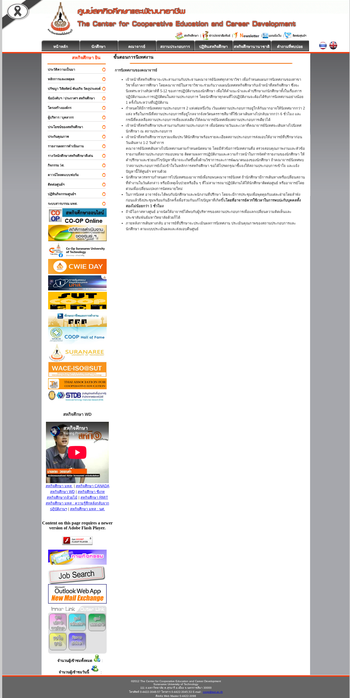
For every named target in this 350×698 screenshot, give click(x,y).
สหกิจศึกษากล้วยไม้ (62, 497)
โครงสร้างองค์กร (57, 108)
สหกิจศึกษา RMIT (94, 497)
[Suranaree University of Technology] (77, 307)
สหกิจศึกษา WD (62, 492)
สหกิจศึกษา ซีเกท (91, 492)
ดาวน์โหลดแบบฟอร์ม (61, 175)
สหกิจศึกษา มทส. (59, 486)
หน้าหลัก (60, 46)
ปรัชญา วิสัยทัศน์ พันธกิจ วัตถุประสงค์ (72, 89)
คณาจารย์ (136, 46)
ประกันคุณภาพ (56, 137)
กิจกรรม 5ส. (53, 165)
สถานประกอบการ (175, 46)
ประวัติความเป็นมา (59, 69)
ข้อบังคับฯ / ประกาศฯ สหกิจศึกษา (69, 98)
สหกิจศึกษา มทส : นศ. (87, 509)
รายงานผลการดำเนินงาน (63, 146)
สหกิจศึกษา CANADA (92, 486)
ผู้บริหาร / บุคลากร (58, 117)
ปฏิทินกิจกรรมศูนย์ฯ (59, 194)
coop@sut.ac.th (213, 691)
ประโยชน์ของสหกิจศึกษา (63, 127)
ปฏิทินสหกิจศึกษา (213, 46)
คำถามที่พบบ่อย (290, 46)
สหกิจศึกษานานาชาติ (252, 46)
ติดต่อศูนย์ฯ (54, 184)
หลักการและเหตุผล (58, 79)
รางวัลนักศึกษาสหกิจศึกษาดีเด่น (68, 156)
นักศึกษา (98, 46)
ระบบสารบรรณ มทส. (60, 204)
